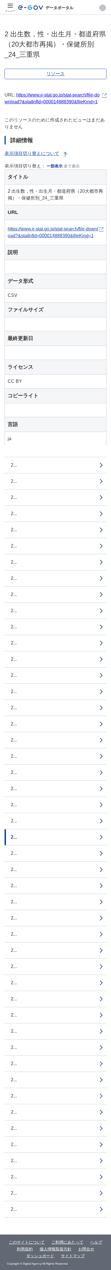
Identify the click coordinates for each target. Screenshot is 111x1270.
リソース (55, 73)
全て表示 (72, 166)
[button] (102, 7)
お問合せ (86, 1249)
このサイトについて (27, 1242)
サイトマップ (73, 1256)
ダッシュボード (40, 1256)
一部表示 (55, 166)
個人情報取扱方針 (55, 1249)
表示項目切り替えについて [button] (32, 153)
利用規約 (25, 1249)
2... (14, 465)
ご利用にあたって (67, 1242)
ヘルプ (96, 1242)
